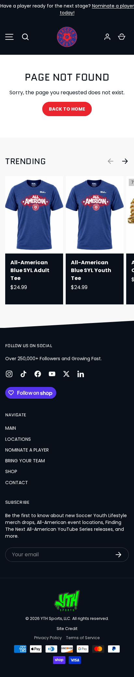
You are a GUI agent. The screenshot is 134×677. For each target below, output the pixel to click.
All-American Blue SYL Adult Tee (29, 270)
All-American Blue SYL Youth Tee (91, 270)
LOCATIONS (18, 439)
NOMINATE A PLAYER (27, 450)
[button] (25, 37)
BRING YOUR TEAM (25, 460)
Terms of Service (83, 637)
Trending (25, 161)
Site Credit (67, 628)
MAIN (10, 428)
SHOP (11, 471)
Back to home (67, 109)
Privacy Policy (48, 637)
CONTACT (16, 482)
